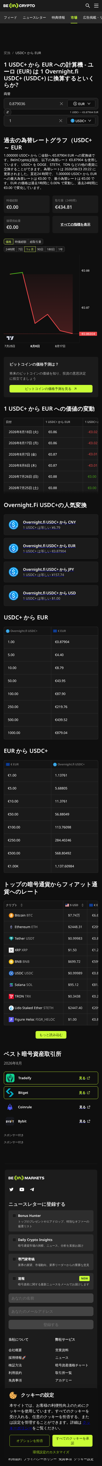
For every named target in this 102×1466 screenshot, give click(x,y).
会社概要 (15, 1350)
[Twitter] (11, 1190)
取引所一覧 (63, 1372)
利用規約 (15, 1372)
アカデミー (63, 1380)
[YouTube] (22, 1190)
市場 (74, 17)
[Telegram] (32, 1190)
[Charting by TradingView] (10, 338)
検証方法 (15, 1365)
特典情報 (58, 17)
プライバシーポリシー (40, 1459)
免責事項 (15, 1380)
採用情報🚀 (17, 1357)
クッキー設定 (84, 1459)
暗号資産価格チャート (71, 1365)
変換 (7, 53)
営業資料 (62, 1350)
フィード (10, 17)
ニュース (62, 1357)
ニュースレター (34, 17)
